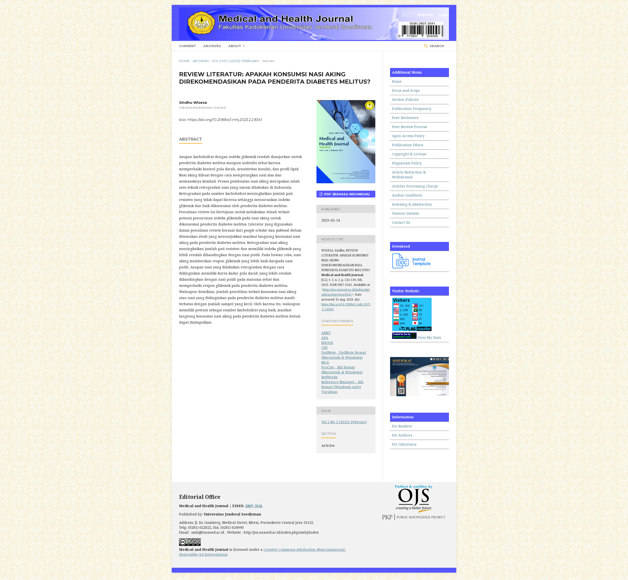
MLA (325, 362)
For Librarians (404, 444)
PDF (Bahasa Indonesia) (346, 194)
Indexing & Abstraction (412, 204)
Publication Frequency (411, 108)
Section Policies (405, 99)
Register (425, 15)
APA (324, 337)
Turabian (329, 391)
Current (187, 46)
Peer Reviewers (405, 117)
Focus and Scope (406, 90)
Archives (212, 46)
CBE (324, 347)
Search (436, 46)
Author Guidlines (407, 195)
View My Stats (429, 337)
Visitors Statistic (405, 213)
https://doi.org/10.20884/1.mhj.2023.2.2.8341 (225, 120)
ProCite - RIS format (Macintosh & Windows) (342, 369)
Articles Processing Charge (415, 186)
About (235, 46)
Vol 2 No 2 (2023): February (235, 61)
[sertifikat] (419, 395)
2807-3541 (253, 505)
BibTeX (327, 342)
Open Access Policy (408, 135)
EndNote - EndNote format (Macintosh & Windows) (343, 355)
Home (184, 61)
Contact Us (401, 222)
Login (444, 15)
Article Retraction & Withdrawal (409, 174)
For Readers (402, 426)
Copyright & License (409, 154)
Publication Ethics (407, 145)
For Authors (402, 435)
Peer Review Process (409, 126)
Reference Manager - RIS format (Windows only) (342, 384)
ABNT (326, 332)
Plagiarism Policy (407, 163)
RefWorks (329, 377)
